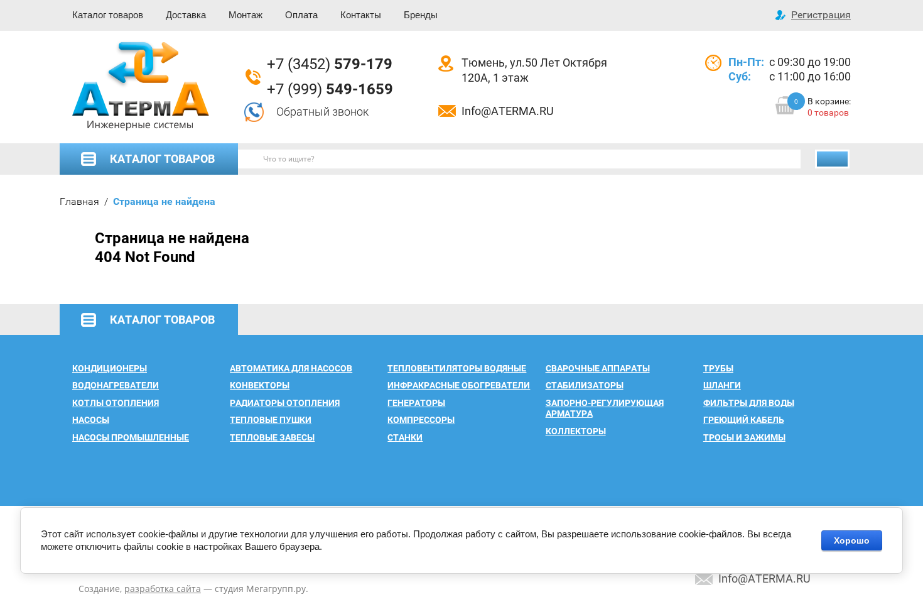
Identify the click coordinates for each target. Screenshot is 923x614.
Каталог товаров (107, 14)
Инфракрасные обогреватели (458, 385)
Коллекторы (576, 431)
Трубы (718, 368)
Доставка (186, 14)
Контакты (360, 14)
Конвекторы (259, 385)
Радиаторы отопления (285, 403)
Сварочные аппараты (598, 368)
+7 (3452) (329, 64)
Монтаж (245, 14)
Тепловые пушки (270, 420)
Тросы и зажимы (744, 437)
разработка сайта (162, 589)
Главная (79, 201)
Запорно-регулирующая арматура (605, 408)
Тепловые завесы (272, 437)
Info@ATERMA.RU (508, 111)
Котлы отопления (115, 403)
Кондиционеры (109, 368)
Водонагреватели (115, 385)
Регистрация (821, 15)
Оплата (301, 14)
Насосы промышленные (130, 437)
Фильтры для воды (748, 403)
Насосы (90, 420)
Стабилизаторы (584, 385)
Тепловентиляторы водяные (456, 368)
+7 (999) (330, 89)
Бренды (421, 14)
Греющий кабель (743, 420)
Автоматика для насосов (291, 368)
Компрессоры (421, 420)
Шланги (722, 385)
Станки (405, 437)
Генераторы (416, 403)
